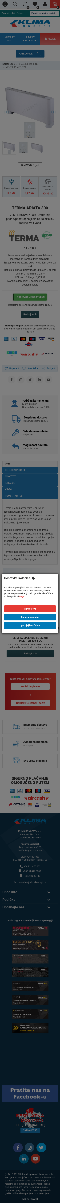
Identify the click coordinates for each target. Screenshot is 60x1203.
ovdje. (21, 596)
